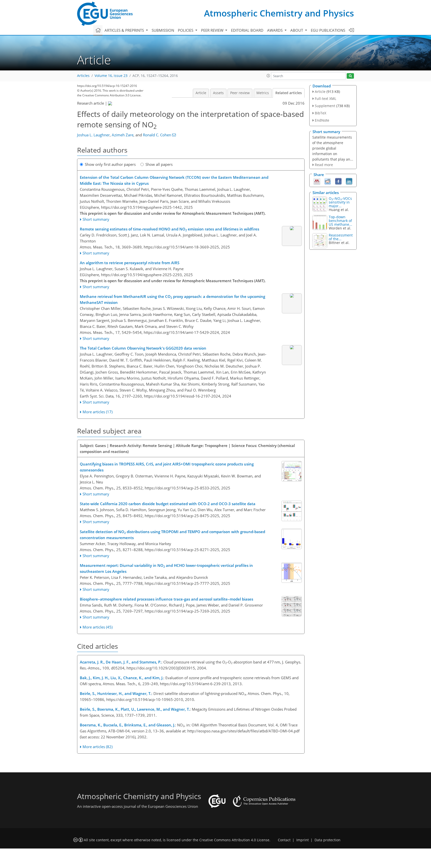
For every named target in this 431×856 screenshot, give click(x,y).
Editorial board (247, 30)
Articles (83, 75)
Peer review (240, 93)
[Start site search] (350, 76)
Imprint (302, 840)
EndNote (322, 120)
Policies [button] (186, 30)
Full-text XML (325, 98)
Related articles (288, 93)
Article (201, 93)
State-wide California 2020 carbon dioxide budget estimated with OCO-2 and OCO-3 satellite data (167, 503)
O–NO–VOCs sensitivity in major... (340, 202)
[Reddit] (327, 181)
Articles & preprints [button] (125, 30)
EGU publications (328, 30)
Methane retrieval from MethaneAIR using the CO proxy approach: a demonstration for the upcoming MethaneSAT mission (172, 299)
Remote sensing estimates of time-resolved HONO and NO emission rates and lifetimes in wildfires (169, 229)
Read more (324, 164)
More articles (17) (97, 411)
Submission (163, 30)
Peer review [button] (212, 30)
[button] (268, 75)
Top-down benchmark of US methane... (340, 220)
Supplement (325, 105)
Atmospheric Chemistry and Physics (279, 13)
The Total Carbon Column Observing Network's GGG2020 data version (143, 348)
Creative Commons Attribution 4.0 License (234, 840)
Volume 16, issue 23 (111, 75)
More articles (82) (97, 746)
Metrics (262, 93)
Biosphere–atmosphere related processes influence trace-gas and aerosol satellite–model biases (166, 599)
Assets (218, 93)
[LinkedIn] (349, 181)
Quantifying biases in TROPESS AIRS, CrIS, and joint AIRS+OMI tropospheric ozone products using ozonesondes (167, 466)
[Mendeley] (317, 181)
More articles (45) (97, 627)
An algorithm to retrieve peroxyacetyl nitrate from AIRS (129, 262)
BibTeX (320, 113)
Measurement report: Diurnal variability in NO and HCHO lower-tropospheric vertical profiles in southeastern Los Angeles (166, 568)
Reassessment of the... (341, 237)
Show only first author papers (110, 164)
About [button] (297, 30)
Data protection (327, 840)
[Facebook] (338, 181)
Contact (284, 840)
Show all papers (159, 164)
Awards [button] (275, 30)
